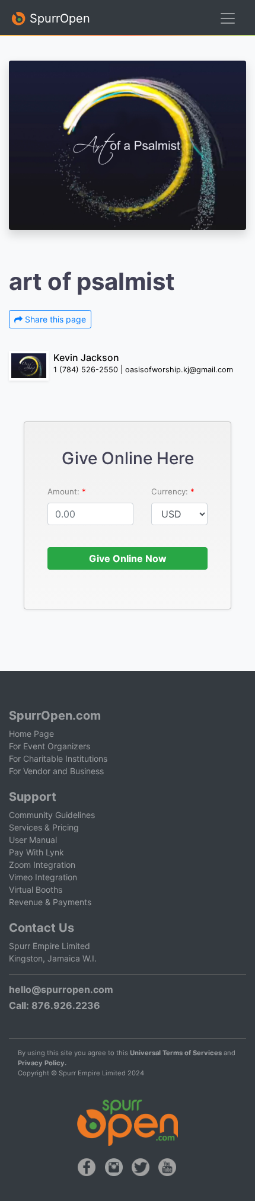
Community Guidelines (52, 815)
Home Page (31, 734)
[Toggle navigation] (228, 18)
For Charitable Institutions (58, 758)
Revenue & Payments (50, 902)
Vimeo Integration (43, 877)
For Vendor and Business (56, 771)
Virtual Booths (35, 889)
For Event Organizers (49, 746)
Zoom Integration (42, 865)
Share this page (54, 319)
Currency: (170, 491)
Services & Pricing (44, 827)
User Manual (33, 840)
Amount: (64, 491)
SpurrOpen (58, 18)
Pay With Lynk (36, 852)
